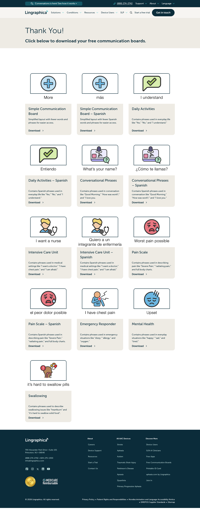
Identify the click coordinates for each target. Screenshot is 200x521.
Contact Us (93, 468)
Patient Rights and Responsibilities (111, 499)
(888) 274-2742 (31, 458)
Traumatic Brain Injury (126, 463)
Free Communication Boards (158, 463)
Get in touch (163, 12)
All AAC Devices (123, 439)
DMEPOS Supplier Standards (153, 502)
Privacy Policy (88, 499)
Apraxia (120, 474)
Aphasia (120, 451)
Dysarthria (121, 480)
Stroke (120, 445)
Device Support (94, 451)
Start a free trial (142, 12)
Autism (120, 457)
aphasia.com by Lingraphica (158, 474)
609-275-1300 (46, 458)
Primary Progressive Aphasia (129, 486)
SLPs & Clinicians (153, 451)
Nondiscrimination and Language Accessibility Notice (152, 499)
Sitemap (171, 502)
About (90, 439)
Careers (91, 445)
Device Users (152, 445)
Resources (92, 457)
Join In (149, 480)
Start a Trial (93, 463)
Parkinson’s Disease (125, 468)
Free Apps (150, 457)
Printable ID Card (153, 468)
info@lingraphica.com (34, 461)
